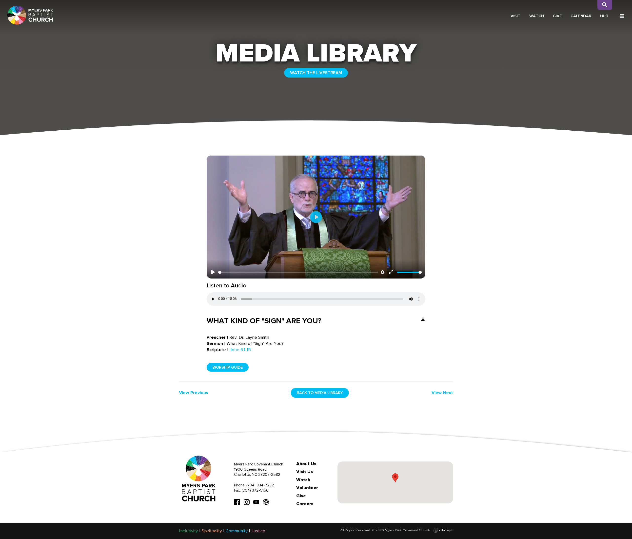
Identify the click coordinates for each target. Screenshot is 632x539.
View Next (442, 392)
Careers (304, 503)
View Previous (193, 392)
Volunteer (307, 487)
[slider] (298, 272)
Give (557, 16)
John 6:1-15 (240, 349)
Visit (515, 16)
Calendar (581, 16)
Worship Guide (228, 367)
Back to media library (320, 393)
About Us (306, 463)
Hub (604, 16)
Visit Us (304, 471)
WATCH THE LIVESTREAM (316, 72)
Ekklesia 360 (443, 530)
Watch (536, 16)
